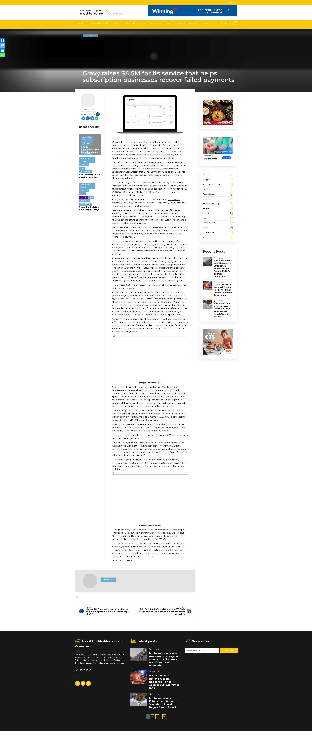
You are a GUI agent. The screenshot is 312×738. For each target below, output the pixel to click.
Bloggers (217, 180)
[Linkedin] (2, 50)
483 (164, 716)
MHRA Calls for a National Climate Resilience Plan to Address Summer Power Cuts (223, 289)
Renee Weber (156, 192)
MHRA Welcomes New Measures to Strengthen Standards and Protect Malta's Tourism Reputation (223, 268)
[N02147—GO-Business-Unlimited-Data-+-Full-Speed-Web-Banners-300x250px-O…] (218, 354)
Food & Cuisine (130, 23)
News (80, 23)
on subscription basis (153, 261)
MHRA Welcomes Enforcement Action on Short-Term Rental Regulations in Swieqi (223, 310)
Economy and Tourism (98, 23)
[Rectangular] (218, 161)
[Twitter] (2, 45)
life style (217, 208)
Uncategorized (218, 232)
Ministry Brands (140, 206)
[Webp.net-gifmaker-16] (192, 16)
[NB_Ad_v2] (218, 124)
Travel (116, 23)
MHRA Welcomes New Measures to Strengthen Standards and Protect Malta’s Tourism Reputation (164, 659)
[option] (150, 115)
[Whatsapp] (2, 55)
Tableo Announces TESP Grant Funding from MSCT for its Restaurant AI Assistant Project (90, 153)
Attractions (217, 175)
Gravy (115, 142)
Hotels (83, 194)
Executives (166, 23)
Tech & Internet (149, 23)
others (147, 277)
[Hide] (1, 60)
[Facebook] (2, 40)
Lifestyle (205, 23)
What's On (217, 237)
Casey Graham (124, 192)
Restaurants (86, 153)
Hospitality (85, 143)
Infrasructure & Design (186, 23)
